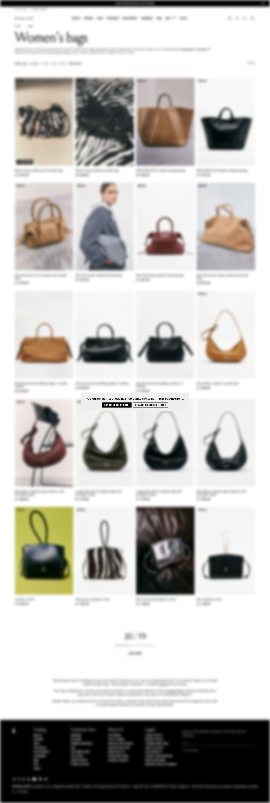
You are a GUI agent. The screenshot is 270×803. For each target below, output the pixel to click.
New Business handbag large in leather (102, 383)
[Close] (262, 3)
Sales (183, 18)
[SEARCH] (230, 18)
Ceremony (147, 18)
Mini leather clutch (209, 599)
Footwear (112, 18)
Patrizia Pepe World (120, 743)
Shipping (76, 735)
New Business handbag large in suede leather (41, 385)
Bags (100, 18)
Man (159, 18)
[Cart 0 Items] (252, 18)
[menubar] (129, 19)
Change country (118, 760)
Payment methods (82, 743)
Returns (76, 739)
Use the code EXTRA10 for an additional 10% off (135, 3)
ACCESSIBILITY (153, 752)
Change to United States (150, 405)
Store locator (80, 764)
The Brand (114, 735)
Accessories (129, 18)
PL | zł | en (20, 9)
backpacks (187, 49)
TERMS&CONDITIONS (156, 743)
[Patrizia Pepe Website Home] (24, 18)
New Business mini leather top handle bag (41, 277)
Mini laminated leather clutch (156, 599)
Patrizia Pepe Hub (119, 748)
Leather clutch (25, 599)
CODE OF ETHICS (154, 748)
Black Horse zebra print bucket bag (39, 170)
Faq (73, 748)
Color (46, 64)
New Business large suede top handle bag (223, 277)
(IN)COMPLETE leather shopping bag (222, 170)
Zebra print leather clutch (92, 599)
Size (54, 64)
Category (34, 64)
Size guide (77, 756)
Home (18, 26)
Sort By (251, 63)
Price (62, 64)
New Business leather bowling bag (159, 275)
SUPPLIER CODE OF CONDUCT (161, 764)
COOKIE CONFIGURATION (158, 756)
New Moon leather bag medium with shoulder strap (39, 493)
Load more (135, 653)
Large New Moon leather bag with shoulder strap (98, 493)
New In (76, 18)
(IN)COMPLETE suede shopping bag (160, 170)
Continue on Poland (116, 405)
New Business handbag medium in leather (160, 385)
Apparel (88, 18)
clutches (202, 49)
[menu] (129, 19)
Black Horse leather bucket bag (97, 170)
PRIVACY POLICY (154, 739)
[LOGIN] (237, 18)
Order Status (79, 760)
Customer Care (80, 752)
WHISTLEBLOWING (155, 760)
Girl (170, 18)
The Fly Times (116, 739)
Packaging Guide (118, 756)
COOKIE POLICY (153, 735)
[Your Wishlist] (245, 19)
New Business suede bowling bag (98, 275)
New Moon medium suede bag (218, 383)
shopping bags (174, 691)
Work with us (116, 752)
